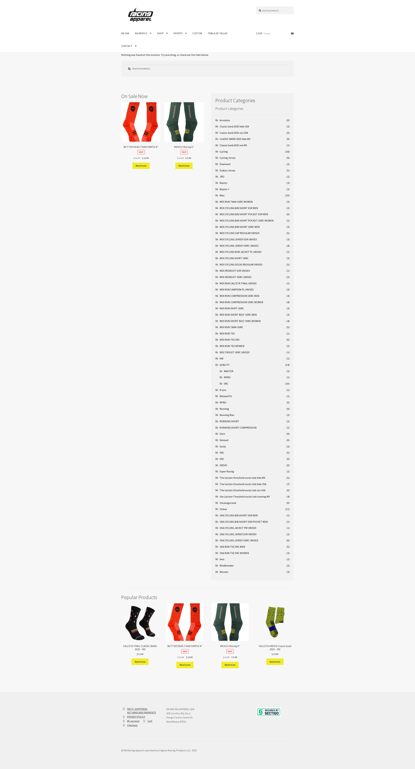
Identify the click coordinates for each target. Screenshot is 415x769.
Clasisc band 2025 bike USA (234, 126)
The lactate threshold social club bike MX (242, 477)
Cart (150, 721)
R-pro (223, 390)
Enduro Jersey (227, 170)
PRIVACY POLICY (136, 716)
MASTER (228, 371)
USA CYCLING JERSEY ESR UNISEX (238, 534)
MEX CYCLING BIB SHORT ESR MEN (239, 208)
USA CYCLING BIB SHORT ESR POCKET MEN (244, 521)
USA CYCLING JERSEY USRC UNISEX (239, 540)
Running (224, 408)
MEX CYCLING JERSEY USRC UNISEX (239, 245)
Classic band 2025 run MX (233, 145)
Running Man (227, 415)
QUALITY (224, 364)
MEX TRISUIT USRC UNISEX (234, 352)
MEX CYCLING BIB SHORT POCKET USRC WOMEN (247, 220)
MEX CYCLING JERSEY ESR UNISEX (238, 239)
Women (224, 571)
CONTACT (126, 46)
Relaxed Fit (226, 396)
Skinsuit (224, 440)
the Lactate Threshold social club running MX (245, 496)
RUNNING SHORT (229, 421)
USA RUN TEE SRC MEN (232, 546)
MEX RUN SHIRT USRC (232, 308)
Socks (223, 446)
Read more (141, 165)
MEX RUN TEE (227, 333)
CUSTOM (197, 33)
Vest (222, 559)
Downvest (225, 164)
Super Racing (227, 471)
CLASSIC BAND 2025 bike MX (235, 139)
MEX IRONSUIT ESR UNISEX (235, 270)
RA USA (125, 33)
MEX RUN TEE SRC (230, 339)
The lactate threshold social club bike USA (243, 484)
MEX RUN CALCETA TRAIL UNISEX (238, 283)
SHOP (160, 33)
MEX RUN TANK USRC (231, 327)
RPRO (227, 377)
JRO (222, 176)
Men (222, 195)
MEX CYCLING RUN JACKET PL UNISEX (240, 251)
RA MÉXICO (141, 33)
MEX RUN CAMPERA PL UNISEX (237, 289)
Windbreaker (227, 565)
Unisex (223, 509)
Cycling (224, 151)
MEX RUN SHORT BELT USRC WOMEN (240, 321)
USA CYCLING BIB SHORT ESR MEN (239, 515)
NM (221, 358)
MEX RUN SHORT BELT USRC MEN (238, 314)
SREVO (223, 465)
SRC (226, 383)
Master (223, 183)
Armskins (225, 120)
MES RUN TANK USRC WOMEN (236, 201)
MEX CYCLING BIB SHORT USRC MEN (240, 226)
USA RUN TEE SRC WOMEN (234, 553)
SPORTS (178, 33)
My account (133, 721)
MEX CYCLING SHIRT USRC (234, 258)
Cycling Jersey (227, 157)
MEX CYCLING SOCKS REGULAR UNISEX (241, 264)
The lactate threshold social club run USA (242, 490)
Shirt (222, 433)
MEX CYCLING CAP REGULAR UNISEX (239, 233)
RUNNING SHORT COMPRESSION (238, 427)
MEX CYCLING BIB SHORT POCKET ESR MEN (244, 214)
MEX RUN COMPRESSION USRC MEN (239, 295)
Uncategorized (228, 502)
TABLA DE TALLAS (217, 33)
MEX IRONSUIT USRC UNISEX (235, 277)
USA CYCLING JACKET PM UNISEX (238, 527)
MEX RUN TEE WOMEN (232, 346)
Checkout (132, 725)
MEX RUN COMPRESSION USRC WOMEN (241, 302)
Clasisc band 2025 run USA (234, 132)
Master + (224, 189)
